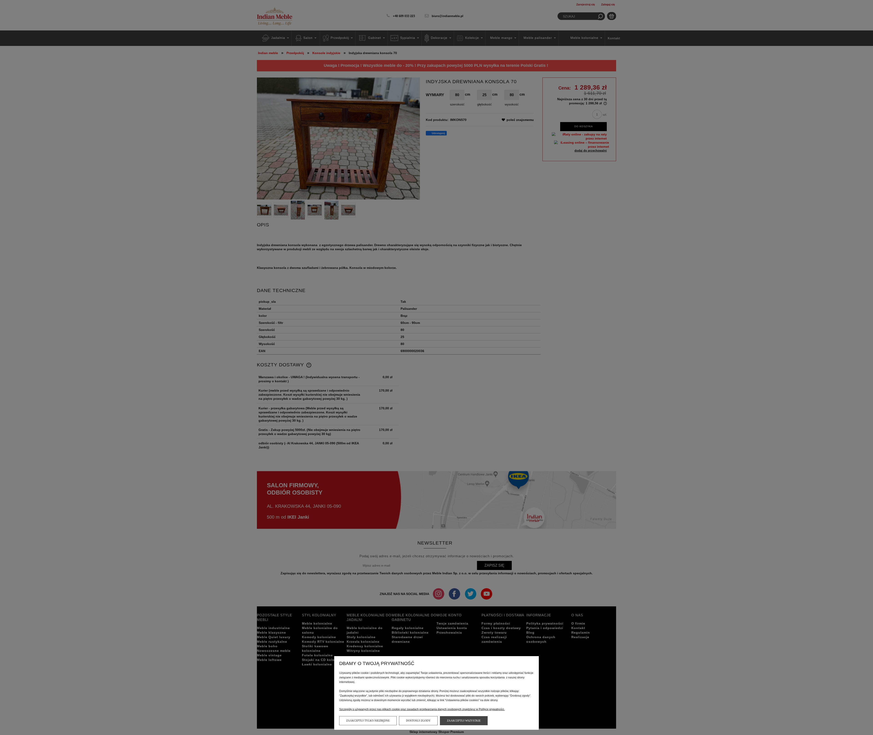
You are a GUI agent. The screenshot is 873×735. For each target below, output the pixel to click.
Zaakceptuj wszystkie (464, 720)
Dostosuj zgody (418, 720)
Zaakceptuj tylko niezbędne (368, 720)
